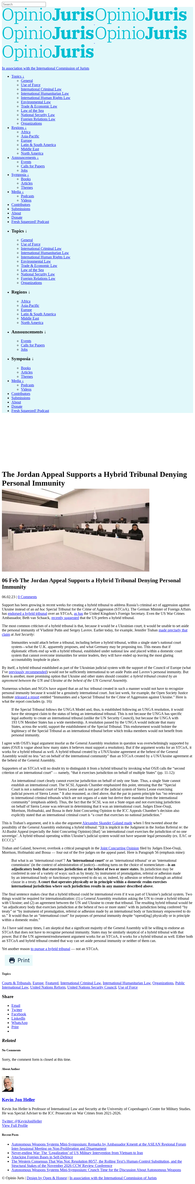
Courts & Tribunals (16, 983)
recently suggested (65, 618)
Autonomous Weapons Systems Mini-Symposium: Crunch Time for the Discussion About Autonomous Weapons (96, 1170)
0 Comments (27, 597)
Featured (51, 983)
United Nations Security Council (91, 987)
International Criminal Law (80, 983)
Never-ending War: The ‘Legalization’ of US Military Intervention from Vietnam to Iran (77, 1153)
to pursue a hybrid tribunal (50, 949)
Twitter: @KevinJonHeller (22, 1121)
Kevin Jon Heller (18, 1099)
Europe (38, 983)
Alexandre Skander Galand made (107, 823)
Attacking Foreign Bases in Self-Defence (42, 1157)
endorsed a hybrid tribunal (27, 613)
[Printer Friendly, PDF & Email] (19, 964)
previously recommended (28, 672)
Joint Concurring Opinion (119, 848)
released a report (27, 697)
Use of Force (128, 987)
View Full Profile (15, 1125)
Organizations (162, 983)
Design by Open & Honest (47, 1178)
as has (78, 613)
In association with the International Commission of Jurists (45, 68)
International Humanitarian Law (127, 983)
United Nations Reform (47, 987)
